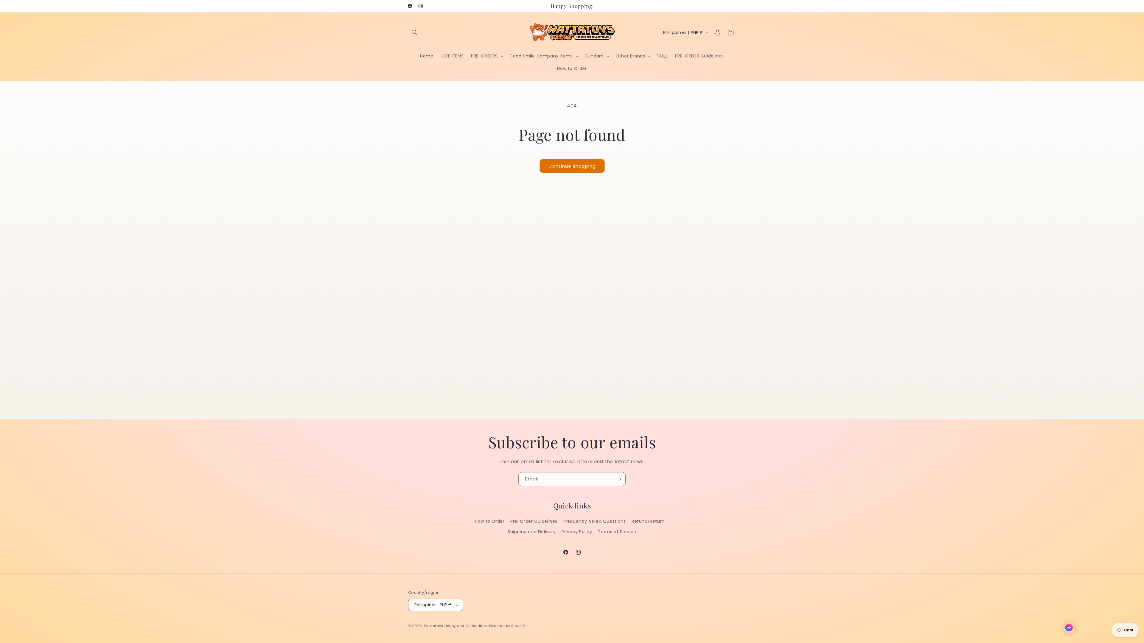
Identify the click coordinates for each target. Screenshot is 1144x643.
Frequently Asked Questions (594, 521)
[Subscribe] (618, 479)
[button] (414, 32)
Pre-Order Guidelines (533, 521)
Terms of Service (617, 532)
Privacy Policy (577, 532)
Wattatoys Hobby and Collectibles (456, 625)
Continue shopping (572, 166)
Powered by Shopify (507, 625)
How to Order (489, 521)
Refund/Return (648, 521)
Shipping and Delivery (532, 532)
